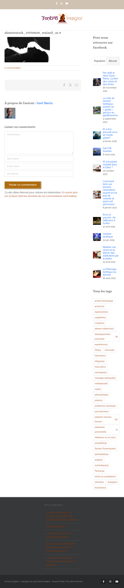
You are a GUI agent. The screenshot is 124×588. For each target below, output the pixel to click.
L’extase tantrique (108, 235)
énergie (112, 482)
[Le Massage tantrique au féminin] (97, 271)
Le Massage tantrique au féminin (109, 272)
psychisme (102, 411)
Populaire (99, 60)
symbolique (102, 465)
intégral (100, 361)
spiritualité (101, 454)
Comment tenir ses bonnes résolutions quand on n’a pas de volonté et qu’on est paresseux (110, 193)
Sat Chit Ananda (107, 150)
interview (100, 355)
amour (99, 306)
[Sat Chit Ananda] (97, 149)
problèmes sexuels (105, 406)
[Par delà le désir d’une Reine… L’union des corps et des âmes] (97, 79)
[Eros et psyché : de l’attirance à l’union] (97, 218)
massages (101, 372)
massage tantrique (105, 378)
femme (109, 350)
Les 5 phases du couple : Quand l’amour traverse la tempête (60, 561)
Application (101, 312)
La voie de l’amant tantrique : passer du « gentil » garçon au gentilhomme (110, 107)
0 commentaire (13, 68)
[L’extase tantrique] (97, 234)
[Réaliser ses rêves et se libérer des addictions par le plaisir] (97, 252)
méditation (101, 383)
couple (99, 323)
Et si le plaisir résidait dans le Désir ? (110, 164)
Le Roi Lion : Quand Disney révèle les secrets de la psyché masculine (60, 547)
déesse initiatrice (104, 328)
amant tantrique (104, 301)
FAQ (98, 350)
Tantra (99, 471)
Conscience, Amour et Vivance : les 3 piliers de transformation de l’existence (62, 516)
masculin (100, 366)
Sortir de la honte (55, 526)
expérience (101, 344)
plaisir (99, 400)
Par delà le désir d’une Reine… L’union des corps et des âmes (110, 78)
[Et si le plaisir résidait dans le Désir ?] (97, 165)
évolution (100, 487)
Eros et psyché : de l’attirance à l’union (109, 219)
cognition (100, 317)
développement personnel (106, 336)
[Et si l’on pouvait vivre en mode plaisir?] (97, 133)
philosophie (101, 394)
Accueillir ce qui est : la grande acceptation (58, 535)
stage (99, 459)
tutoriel (99, 482)
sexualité (101, 443)
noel (98, 389)
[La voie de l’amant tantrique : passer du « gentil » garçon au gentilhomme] (97, 108)
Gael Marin (45, 103)
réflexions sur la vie (105, 437)
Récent (113, 60)
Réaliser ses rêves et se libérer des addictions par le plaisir (111, 253)
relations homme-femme (106, 419)
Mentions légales (12, 581)
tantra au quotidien (105, 476)
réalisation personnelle (106, 429)
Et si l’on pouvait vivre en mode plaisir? (110, 133)
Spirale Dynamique (105, 448)
